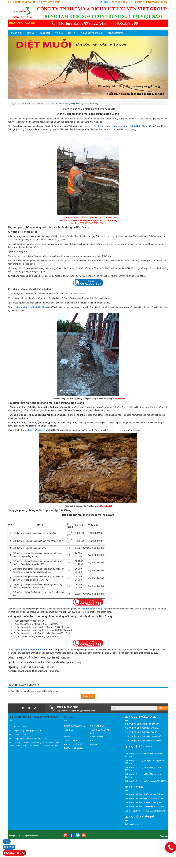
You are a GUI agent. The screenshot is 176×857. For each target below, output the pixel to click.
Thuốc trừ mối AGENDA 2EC (100, 737)
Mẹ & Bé (93, 750)
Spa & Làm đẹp (96, 742)
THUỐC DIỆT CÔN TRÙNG (75, 732)
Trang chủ (13, 109)
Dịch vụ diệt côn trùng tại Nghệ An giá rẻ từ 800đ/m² (143, 774)
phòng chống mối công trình (34, 435)
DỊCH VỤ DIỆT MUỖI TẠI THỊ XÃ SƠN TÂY (142, 729)
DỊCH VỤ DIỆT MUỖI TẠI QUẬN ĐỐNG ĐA (142, 734)
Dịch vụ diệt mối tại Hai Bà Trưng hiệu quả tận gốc (146, 800)
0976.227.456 (119, 2)
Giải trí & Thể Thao (72, 746)
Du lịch (93, 746)
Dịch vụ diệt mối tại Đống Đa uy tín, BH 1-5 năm (145, 804)
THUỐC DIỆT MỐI (97, 732)
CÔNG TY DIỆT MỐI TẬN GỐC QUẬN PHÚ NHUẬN (145, 816)
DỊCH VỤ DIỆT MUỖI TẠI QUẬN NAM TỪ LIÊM (143, 746)
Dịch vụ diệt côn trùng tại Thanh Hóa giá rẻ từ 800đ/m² (144, 760)
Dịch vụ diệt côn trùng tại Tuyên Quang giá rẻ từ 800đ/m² (145, 767)
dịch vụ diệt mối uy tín (134, 829)
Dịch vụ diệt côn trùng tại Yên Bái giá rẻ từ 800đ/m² (146, 787)
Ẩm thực (67, 742)
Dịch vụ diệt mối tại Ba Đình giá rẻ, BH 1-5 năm (144, 812)
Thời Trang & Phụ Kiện (73, 754)
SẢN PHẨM (68, 736)
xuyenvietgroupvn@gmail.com (151, 2)
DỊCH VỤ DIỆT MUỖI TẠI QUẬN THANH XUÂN (143, 742)
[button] (20, 70)
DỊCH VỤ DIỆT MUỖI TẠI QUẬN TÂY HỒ (141, 738)
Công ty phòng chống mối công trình (26, 655)
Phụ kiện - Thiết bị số (73, 750)
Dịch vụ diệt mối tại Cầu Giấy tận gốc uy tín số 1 (145, 808)
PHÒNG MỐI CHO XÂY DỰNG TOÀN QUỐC (38, 109)
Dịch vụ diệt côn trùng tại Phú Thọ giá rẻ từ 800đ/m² (143, 781)
